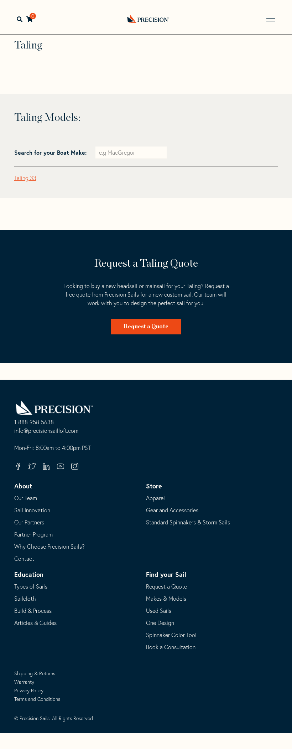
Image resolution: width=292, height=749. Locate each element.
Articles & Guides (35, 622)
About (23, 486)
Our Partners (29, 522)
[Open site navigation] (271, 20)
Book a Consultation (170, 647)
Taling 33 (25, 177)
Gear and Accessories (172, 510)
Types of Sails (30, 586)
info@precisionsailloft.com (46, 431)
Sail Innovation (32, 510)
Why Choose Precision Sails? (49, 546)
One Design (160, 622)
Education (28, 574)
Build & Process (33, 610)
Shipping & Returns (34, 673)
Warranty (24, 682)
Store (154, 486)
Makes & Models (166, 598)
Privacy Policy (28, 690)
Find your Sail (166, 574)
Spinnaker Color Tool (171, 634)
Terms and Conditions (37, 699)
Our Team (25, 498)
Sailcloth (25, 598)
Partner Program (33, 534)
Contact (24, 558)
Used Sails (158, 610)
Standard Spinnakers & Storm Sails (188, 522)
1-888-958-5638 (34, 422)
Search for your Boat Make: (51, 152)
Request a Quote (146, 326)
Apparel (155, 498)
